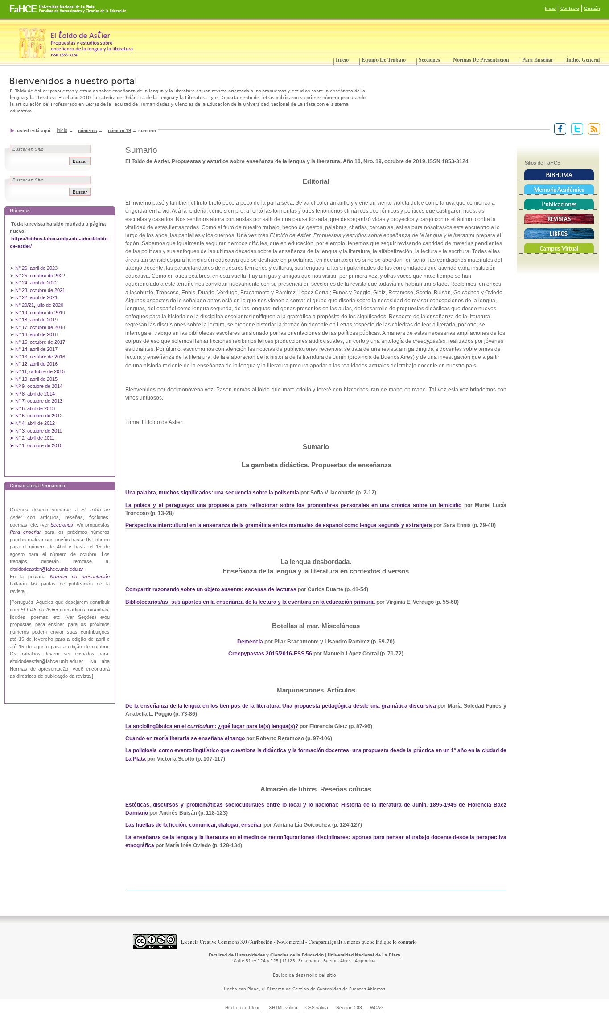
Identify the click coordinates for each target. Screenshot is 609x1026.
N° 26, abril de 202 (35, 268)
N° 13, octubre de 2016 (40, 356)
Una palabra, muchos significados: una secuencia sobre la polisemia (212, 493)
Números (87, 130)
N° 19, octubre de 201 (38, 312)
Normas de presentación (481, 59)
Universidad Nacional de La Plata (364, 955)
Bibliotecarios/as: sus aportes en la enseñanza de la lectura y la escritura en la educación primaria (250, 602)
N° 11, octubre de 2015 (40, 371)
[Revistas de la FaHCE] (559, 219)
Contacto (569, 8)
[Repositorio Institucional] (559, 189)
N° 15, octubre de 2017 (40, 342)
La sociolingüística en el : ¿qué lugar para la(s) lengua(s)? (211, 726)
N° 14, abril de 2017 (37, 349)
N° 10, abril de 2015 (36, 379)
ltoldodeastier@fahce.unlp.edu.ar (47, 569)
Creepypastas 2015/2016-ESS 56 (270, 654)
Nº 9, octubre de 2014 (38, 386)
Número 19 (119, 130)
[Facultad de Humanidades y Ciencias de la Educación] (35, 12)
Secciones (429, 59)
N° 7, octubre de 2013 (38, 401)
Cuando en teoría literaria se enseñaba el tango (185, 738)
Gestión (592, 8)
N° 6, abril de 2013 (35, 408)
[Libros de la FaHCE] (559, 233)
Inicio (550, 8)
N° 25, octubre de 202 (38, 275)
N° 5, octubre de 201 (37, 415)
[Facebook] (558, 128)
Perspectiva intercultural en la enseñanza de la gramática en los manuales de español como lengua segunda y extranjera (278, 525)
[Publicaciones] (559, 204)
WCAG (377, 1007)
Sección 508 (349, 1007)
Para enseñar (537, 59)
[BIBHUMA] (559, 174)
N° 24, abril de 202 (35, 282)
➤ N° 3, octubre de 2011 (36, 430)
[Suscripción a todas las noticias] (592, 128)
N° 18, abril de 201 (35, 319)
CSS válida (316, 1007)
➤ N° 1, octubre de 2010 (36, 445)
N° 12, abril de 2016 (37, 364)
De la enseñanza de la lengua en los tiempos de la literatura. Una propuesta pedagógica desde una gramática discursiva (280, 706)
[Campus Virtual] (559, 248)
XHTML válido (283, 1007)
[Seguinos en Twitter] (575, 128)
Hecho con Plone (243, 1007)
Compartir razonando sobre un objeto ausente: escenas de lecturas (210, 589)
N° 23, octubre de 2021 (40, 290)
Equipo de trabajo (384, 59)
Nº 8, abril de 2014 (35, 393)
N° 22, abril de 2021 (36, 297)
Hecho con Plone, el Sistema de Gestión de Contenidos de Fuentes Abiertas (304, 989)
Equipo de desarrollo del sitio (304, 975)
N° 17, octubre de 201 (38, 327)
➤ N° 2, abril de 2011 (32, 438)
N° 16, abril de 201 (35, 334)
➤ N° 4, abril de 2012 (32, 423)
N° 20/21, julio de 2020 (39, 305)
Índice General (583, 59)
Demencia (250, 642)
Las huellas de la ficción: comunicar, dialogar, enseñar (193, 825)
